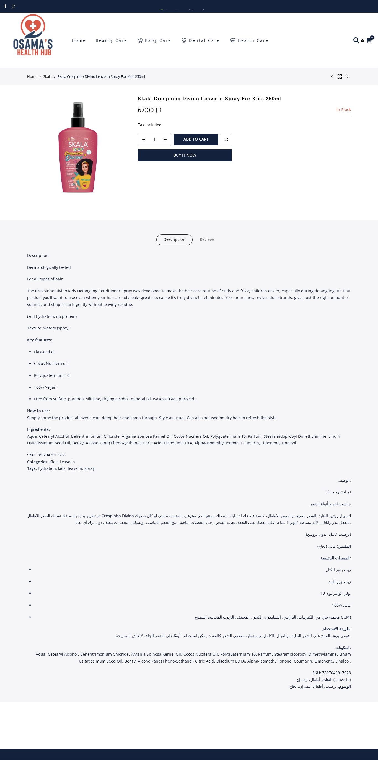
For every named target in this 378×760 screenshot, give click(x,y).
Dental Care (204, 40)
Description (174, 239)
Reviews (207, 239)
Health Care (253, 40)
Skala (47, 76)
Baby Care (158, 40)
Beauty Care (111, 40)
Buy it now (185, 155)
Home (79, 40)
